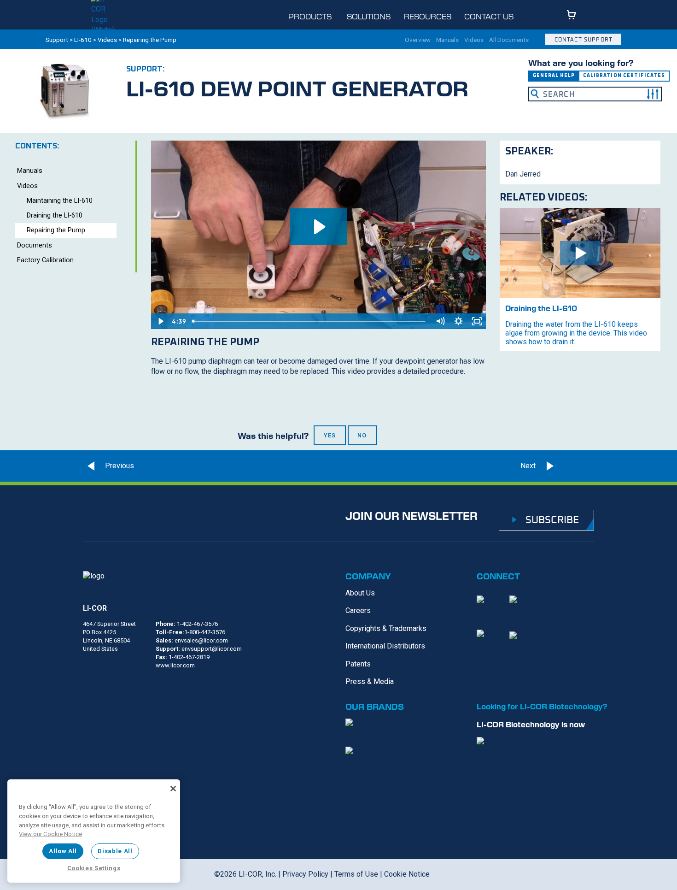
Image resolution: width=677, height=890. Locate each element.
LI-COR (95, 608)
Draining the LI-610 (54, 215)
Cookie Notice (407, 874)
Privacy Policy (305, 874)
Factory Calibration (45, 260)
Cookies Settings (94, 868)
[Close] (173, 788)
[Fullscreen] (476, 321)
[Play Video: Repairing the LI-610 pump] (318, 226)
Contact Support (583, 39)
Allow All (63, 851)
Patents (358, 664)
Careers (358, 610)
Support (57, 39)
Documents (34, 245)
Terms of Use (356, 874)
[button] (652, 94)
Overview (418, 40)
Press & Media (369, 681)
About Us (360, 593)
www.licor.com (175, 665)
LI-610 (83, 39)
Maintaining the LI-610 (60, 201)
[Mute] (440, 321)
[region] (93, 831)
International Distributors (385, 646)
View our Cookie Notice (50, 834)
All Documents (509, 40)
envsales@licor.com (201, 640)
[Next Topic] (577, 466)
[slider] (309, 321)
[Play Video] (160, 321)
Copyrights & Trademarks (385, 628)
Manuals (447, 40)
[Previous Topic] (108, 466)
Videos (107, 39)
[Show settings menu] (458, 321)
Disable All (115, 851)
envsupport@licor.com (211, 648)
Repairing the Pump (56, 230)
